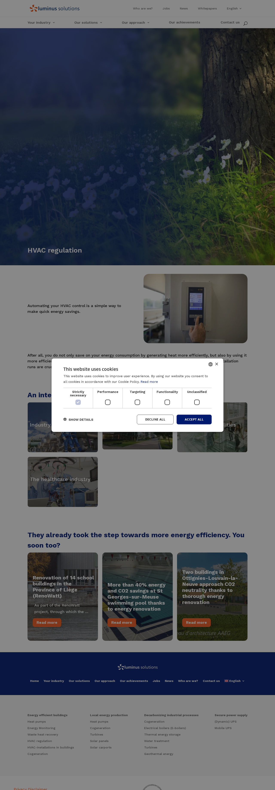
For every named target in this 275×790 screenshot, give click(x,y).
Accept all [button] (194, 419)
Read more (149, 381)
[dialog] (137, 395)
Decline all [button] (155, 419)
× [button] (216, 364)
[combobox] (210, 364)
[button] (78, 419)
